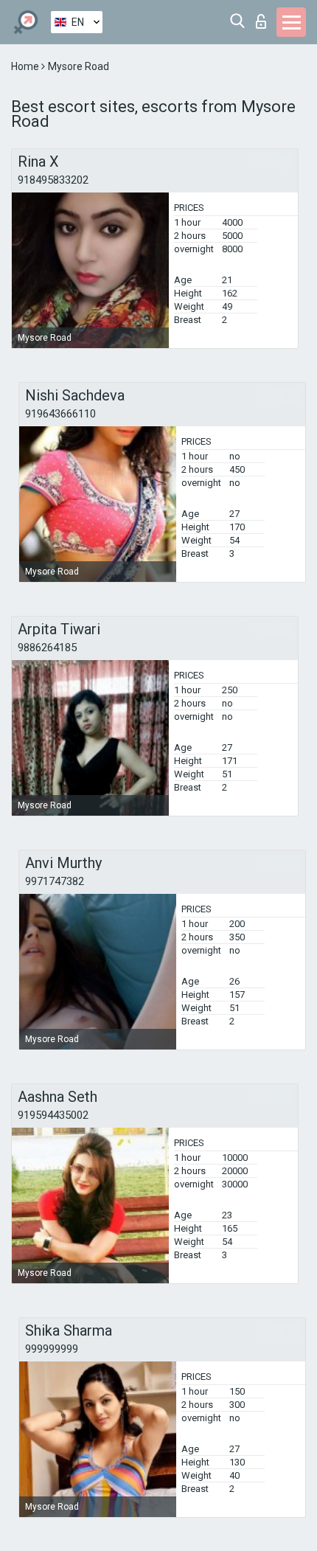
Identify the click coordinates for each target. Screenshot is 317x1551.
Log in (264, 17)
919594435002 (53, 1115)
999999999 (51, 1349)
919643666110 (60, 413)
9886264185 (47, 647)
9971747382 (54, 881)
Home (26, 66)
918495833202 (53, 180)
